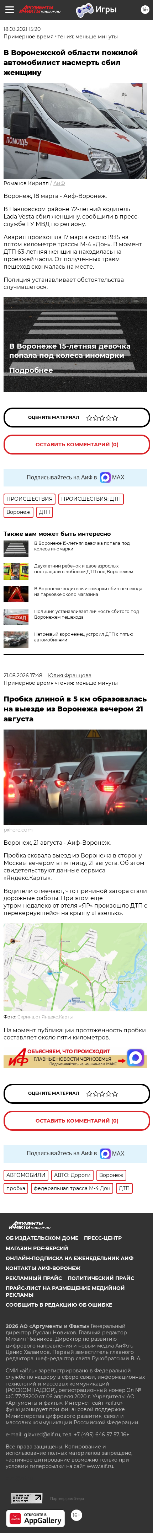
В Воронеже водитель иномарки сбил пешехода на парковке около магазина (88, 591)
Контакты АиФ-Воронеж (43, 1268)
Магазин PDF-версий (37, 1248)
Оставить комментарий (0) (77, 444)
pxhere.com (18, 830)
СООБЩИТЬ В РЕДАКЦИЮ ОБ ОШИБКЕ (59, 1305)
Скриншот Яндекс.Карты (45, 1017)
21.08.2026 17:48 (23, 675)
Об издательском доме (42, 1238)
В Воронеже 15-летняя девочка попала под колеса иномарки (70, 351)
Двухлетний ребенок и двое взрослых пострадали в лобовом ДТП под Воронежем (83, 568)
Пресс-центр (103, 1238)
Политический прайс (101, 1278)
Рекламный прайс (34, 1278)
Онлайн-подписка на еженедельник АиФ (69, 1258)
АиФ (59, 183)
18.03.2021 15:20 (22, 29)
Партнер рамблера (67, 1498)
